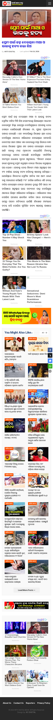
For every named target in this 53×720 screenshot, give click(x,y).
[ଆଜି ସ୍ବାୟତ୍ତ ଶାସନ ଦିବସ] (38, 344)
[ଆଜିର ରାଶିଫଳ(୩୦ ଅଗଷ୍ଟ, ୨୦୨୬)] (15, 425)
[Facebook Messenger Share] (50, 360)
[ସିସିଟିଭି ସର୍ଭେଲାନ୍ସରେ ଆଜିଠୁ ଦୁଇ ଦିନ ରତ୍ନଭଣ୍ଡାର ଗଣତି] (38, 370)
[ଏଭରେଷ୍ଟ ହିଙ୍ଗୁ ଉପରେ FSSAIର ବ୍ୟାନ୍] (15, 454)
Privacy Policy (43, 703)
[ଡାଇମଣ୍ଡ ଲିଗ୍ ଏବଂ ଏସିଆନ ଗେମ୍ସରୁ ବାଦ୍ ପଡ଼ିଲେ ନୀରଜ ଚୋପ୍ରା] (38, 454)
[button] (50, 371)
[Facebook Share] (50, 350)
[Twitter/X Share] (50, 355)
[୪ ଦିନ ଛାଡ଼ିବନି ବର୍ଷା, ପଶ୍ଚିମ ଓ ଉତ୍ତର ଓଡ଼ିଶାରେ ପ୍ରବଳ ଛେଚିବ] (15, 370)
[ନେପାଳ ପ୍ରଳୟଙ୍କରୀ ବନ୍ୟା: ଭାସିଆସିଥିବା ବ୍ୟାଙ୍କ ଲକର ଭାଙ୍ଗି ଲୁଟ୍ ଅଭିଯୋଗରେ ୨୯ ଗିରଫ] (15, 538)
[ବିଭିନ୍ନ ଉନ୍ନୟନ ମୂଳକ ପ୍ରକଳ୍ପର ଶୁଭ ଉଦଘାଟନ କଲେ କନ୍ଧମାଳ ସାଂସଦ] (15, 396)
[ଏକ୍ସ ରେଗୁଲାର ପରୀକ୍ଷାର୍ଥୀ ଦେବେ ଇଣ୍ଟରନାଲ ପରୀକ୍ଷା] (15, 567)
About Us (7, 703)
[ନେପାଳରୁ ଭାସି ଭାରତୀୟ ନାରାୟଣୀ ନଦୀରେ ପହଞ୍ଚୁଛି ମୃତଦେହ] (38, 509)
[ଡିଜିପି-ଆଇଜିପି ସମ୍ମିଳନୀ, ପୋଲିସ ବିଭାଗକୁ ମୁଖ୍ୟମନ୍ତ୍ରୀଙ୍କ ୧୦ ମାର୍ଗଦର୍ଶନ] (15, 480)
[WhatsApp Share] (50, 366)
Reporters (30, 703)
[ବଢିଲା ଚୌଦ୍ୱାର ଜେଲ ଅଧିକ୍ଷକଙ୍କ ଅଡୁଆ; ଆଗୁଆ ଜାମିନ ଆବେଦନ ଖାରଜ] (38, 425)
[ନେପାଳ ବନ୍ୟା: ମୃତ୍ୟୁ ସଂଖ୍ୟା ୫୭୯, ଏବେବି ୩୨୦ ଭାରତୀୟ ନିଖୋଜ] (38, 567)
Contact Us (19, 703)
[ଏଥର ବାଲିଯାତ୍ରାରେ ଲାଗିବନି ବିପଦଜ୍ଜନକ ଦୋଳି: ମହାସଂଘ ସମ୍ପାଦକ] (38, 538)
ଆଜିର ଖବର (9, 338)
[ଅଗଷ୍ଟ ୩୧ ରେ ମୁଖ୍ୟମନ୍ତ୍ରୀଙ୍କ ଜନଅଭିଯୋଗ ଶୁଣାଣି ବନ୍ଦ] (38, 480)
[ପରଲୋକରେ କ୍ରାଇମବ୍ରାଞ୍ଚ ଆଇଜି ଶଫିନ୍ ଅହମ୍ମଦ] (15, 344)
